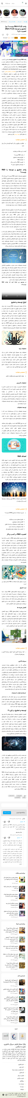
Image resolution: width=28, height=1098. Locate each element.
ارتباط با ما (21, 1084)
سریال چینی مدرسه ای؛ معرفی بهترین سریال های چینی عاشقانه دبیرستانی (11, 913)
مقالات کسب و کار (12, 21)
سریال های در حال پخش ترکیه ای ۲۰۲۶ (11, 887)
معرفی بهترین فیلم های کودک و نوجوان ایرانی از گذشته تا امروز (11, 896)
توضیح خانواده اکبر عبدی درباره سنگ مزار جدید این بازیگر (10, 947)
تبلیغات (22, 1089)
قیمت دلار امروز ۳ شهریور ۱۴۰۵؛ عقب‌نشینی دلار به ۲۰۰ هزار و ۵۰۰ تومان (11, 939)
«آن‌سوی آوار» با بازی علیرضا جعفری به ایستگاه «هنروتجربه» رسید (10, 982)
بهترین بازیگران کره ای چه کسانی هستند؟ (12, 904)
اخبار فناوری (21, 1064)
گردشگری (21, 1073)
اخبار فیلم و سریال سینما (18, 1070)
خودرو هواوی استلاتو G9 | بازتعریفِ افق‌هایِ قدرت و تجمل (7, 17)
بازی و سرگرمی (20, 1078)
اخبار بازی (21, 1067)
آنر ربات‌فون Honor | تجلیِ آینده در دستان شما (23, 17)
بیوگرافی (22, 1081)
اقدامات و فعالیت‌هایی (10, 72)
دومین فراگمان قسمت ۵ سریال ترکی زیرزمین (15, 17)
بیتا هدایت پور (23, 34)
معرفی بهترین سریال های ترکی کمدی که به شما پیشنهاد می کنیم (11, 879)
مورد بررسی (16, 134)
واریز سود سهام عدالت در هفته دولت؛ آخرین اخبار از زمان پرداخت (10, 956)
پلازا (24, 21)
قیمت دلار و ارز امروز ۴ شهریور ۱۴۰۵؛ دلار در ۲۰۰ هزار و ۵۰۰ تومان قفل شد (11, 1010)
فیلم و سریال (21, 1076)
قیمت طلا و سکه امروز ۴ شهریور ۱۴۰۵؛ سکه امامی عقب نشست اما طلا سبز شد (11, 1019)
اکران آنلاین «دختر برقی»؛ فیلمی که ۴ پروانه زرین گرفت (10, 990)
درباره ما (22, 1087)
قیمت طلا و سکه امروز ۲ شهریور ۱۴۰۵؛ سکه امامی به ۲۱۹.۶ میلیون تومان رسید (11, 965)
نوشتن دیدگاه (7, 813)
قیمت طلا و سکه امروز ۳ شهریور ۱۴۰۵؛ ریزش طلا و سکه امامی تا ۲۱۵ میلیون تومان (11, 930)
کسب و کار (19, 21)
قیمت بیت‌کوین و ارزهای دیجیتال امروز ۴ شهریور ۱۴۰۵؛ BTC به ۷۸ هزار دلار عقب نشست (11, 999)
